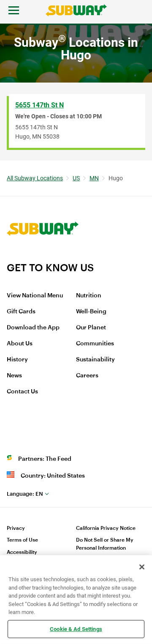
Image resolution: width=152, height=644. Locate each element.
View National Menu (35, 296)
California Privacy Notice (106, 528)
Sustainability (95, 360)
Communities (95, 344)
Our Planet (91, 328)
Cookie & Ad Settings (76, 628)
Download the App (33, 328)
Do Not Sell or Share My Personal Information (104, 543)
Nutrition (88, 296)
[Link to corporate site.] (43, 256)
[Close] (142, 567)
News (14, 376)
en (25, 494)
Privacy (16, 528)
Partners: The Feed (44, 459)
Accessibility (22, 552)
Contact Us (22, 392)
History (17, 360)
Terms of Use (22, 539)
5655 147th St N (39, 105)
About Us (20, 344)
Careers (87, 376)
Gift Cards (21, 312)
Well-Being (91, 312)
